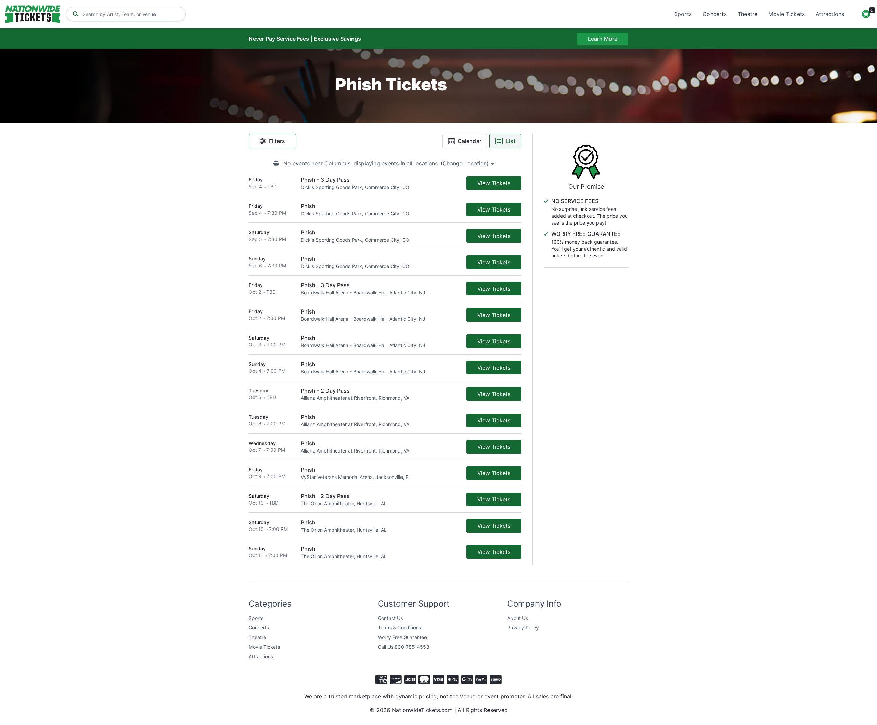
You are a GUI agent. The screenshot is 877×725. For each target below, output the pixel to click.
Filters (277, 141)
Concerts (715, 14)
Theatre (747, 14)
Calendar (469, 141)
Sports (683, 14)
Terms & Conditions (399, 628)
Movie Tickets (786, 14)
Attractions (830, 14)
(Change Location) (466, 163)
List (511, 141)
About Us (517, 618)
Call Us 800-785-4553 (403, 647)
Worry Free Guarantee (402, 637)
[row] (385, 183)
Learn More (602, 38)
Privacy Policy (523, 628)
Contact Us (390, 618)
